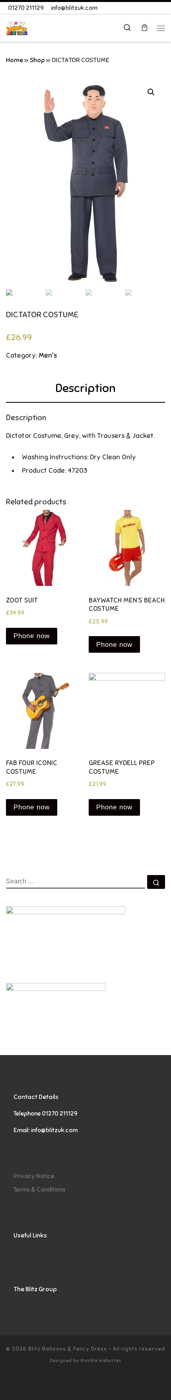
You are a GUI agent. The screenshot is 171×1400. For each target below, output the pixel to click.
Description (85, 388)
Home (14, 60)
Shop (37, 60)
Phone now (32, 636)
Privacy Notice (34, 1176)
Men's (48, 355)
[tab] (85, 388)
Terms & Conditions (40, 1189)
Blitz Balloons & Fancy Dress (67, 1348)
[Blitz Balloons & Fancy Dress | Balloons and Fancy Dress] (17, 28)
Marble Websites (100, 1360)
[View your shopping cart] (144, 28)
